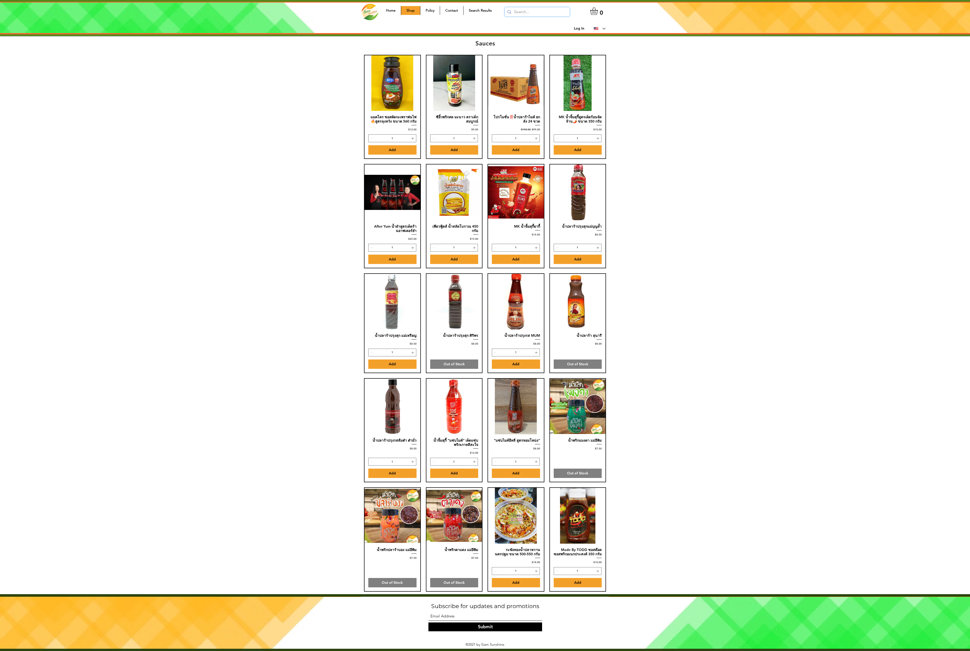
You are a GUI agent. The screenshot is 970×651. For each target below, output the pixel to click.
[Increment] (413, 138)
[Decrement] (371, 138)
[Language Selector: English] (599, 28)
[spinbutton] (392, 138)
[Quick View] (392, 83)
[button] (598, 11)
